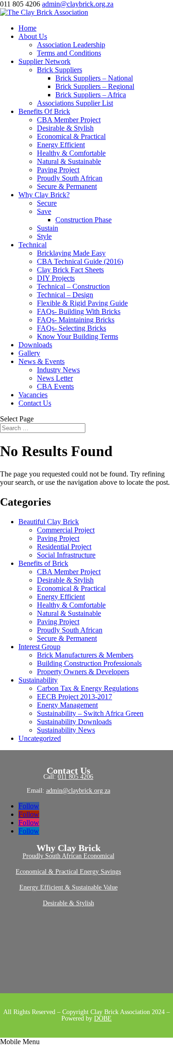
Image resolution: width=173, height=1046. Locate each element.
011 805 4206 (75, 776)
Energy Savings (100, 871)
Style (44, 236)
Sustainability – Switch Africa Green (90, 713)
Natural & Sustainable (69, 161)
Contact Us (34, 403)
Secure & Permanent (67, 186)
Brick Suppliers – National (94, 78)
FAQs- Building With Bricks (78, 311)
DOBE (103, 1018)
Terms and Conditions (69, 53)
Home (27, 28)
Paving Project (58, 170)
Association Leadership (71, 45)
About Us (32, 36)
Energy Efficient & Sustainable (61, 887)
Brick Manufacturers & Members (85, 655)
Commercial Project (66, 530)
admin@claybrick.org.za (78, 790)
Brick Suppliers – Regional (94, 86)
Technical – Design (65, 295)
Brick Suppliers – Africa (90, 95)
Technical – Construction (73, 286)
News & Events (41, 361)
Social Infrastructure (66, 555)
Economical (99, 855)
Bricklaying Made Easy (71, 253)
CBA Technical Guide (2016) (80, 261)
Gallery (29, 353)
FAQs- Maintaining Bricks (75, 320)
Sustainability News (66, 730)
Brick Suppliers (59, 70)
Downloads (35, 345)
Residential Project (64, 547)
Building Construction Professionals (89, 663)
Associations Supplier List (75, 103)
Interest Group (39, 647)
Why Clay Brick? (44, 195)
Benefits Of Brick (44, 111)
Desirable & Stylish (65, 128)
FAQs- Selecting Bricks (71, 328)
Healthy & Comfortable (71, 153)
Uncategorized (39, 738)
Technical (32, 245)
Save (44, 211)
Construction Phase (83, 220)
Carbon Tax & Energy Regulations (87, 688)
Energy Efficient (61, 145)
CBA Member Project (69, 120)
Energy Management (67, 705)
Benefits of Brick (43, 563)
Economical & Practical (71, 136)
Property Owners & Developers (83, 672)
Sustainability (38, 680)
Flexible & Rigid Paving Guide (82, 303)
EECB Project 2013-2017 (74, 697)
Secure (47, 203)
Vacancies (33, 395)
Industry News (58, 370)
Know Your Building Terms (77, 336)
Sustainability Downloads (74, 722)
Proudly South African (69, 178)
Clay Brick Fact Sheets (70, 270)
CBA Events (55, 386)
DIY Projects (56, 278)
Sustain (47, 228)
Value (110, 887)
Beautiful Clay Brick (48, 522)
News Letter (55, 378)
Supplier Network (44, 61)
